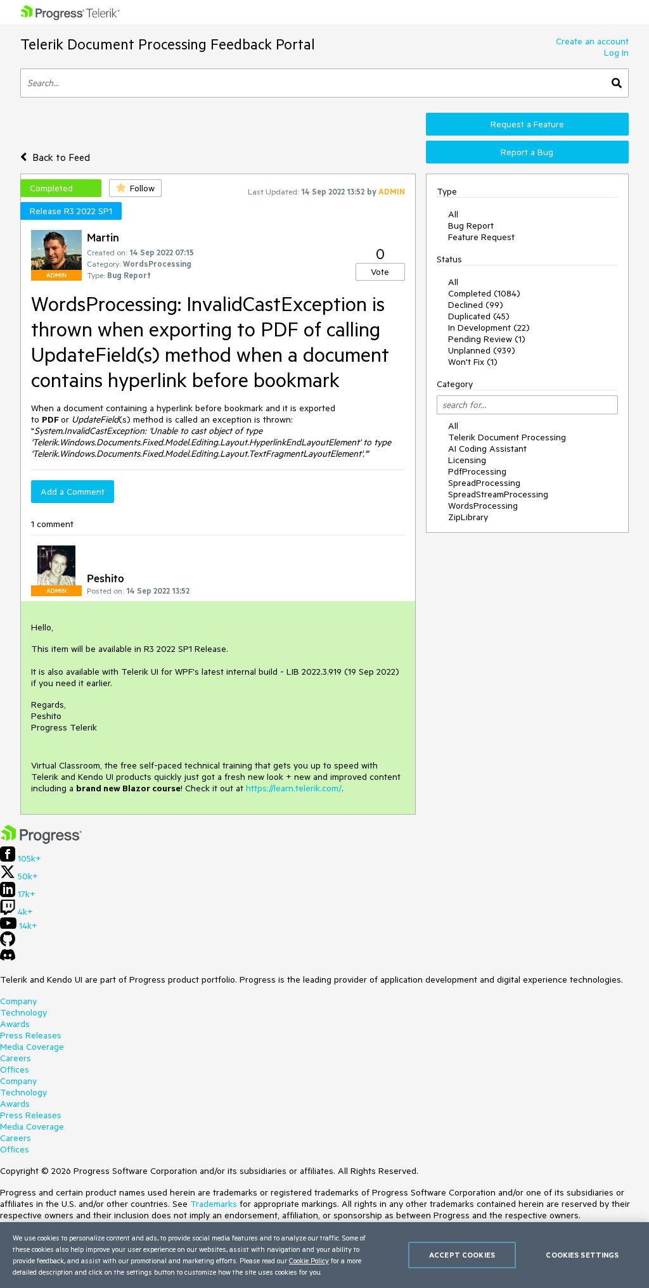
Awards (15, 1024)
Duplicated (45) (479, 316)
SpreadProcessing (484, 482)
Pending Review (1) (486, 339)
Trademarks (213, 1203)
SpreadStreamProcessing (498, 494)
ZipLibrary (468, 517)
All (453, 214)
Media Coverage (32, 1046)
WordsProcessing (483, 505)
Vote (380, 271)
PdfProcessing (477, 471)
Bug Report (471, 225)
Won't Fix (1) (473, 361)
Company (18, 1001)
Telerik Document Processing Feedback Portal (167, 44)
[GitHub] (7, 943)
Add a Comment (73, 491)
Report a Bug (527, 152)
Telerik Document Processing (507, 437)
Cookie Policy (309, 1260)
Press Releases (30, 1035)
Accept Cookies (462, 1254)
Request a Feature (527, 124)
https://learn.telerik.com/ (294, 788)
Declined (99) (475, 304)
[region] (324, 1255)
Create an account (592, 41)
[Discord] (7, 958)
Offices (14, 1069)
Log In (616, 52)
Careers (15, 1058)
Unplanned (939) (481, 350)
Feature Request (481, 237)
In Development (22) (489, 327)
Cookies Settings (582, 1254)
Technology (23, 1012)
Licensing (467, 460)
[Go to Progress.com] (41, 840)
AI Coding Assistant (487, 448)
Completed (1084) (484, 293)
